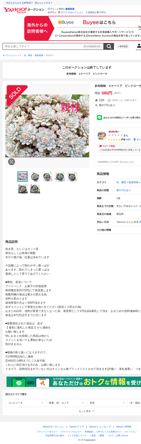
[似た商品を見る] (11, 161)
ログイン (52, 12)
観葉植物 (39, 55)
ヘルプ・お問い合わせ (117, 435)
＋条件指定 (122, 46)
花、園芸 (28, 55)
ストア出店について (77, 435)
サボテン (50, 55)
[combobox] (43, 46)
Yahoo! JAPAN (123, 426)
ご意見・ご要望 (97, 435)
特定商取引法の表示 (55, 435)
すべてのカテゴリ (92, 46)
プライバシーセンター (71, 432)
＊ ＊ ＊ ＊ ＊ (115, 135)
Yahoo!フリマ (76, 426)
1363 (128, 139)
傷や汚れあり (123, 190)
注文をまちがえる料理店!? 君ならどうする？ (29, 3)
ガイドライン (130, 432)
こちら (131, 162)
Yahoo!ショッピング (100, 426)
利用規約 (89, 432)
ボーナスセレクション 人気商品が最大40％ (83, 12)
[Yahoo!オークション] (24, 8)
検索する (109, 46)
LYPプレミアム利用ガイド (109, 432)
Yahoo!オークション (53, 426)
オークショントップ (12, 55)
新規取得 (70, 9)
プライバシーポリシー (47, 432)
